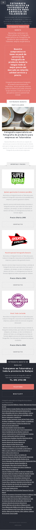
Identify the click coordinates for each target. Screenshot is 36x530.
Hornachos (8, 446)
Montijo (12, 463)
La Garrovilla (26, 448)
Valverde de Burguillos (17, 501)
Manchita (12, 459)
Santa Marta (18, 486)
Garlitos (16, 436)
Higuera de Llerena (12, 442)
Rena (11, 480)
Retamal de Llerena (19, 480)
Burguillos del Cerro (12, 413)
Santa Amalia (11, 486)
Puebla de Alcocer (19, 471)
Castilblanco (11, 421)
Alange (21, 405)
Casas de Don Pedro (24, 419)
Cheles (23, 421)
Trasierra (24, 494)
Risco (8, 482)
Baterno (30, 409)
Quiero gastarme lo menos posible (18, 192)
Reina (8, 480)
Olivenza (9, 467)
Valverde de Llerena (13, 503)
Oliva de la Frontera (16, 465)
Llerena (11, 455)
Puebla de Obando (24, 474)
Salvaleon (13, 482)
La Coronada (18, 448)
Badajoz (18, 409)
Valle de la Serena (12, 499)
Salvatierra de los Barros (23, 482)
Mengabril (9, 461)
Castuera (18, 421)
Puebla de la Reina (12, 474)
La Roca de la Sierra (11, 453)
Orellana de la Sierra (18, 467)
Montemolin (29, 461)
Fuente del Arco (11, 434)
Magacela (10, 457)
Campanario (10, 417)
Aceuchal (10, 405)
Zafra (21, 511)
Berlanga (12, 411)
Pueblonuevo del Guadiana (13, 478)
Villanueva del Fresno (14, 509)
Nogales (7, 465)
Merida (17, 463)
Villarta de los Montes (13, 511)
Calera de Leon (17, 415)
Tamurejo (25, 490)
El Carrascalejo (10, 425)
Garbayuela (10, 436)
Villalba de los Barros (19, 507)
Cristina (18, 423)
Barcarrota (24, 409)
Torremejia (18, 494)
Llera (7, 455)
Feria (21, 430)
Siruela (7, 488)
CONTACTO (18, 224)
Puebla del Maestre (18, 476)
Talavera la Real (17, 490)
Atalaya (9, 409)
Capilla (9, 419)
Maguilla (16, 457)
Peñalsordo (10, 471)
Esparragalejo (9, 428)
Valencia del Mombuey (16, 497)
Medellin (18, 459)
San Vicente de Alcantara (19, 484)
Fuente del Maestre (22, 434)
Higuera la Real (10, 444)
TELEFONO (18, 387)
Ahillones (16, 405)
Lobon (16, 455)
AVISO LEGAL (18, 525)
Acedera (4, 405)
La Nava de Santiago (22, 451)
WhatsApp (18, 394)
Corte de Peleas (11, 423)
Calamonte (9, 415)
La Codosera (10, 448)
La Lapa (7, 451)
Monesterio (22, 461)
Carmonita (14, 419)
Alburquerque (28, 405)
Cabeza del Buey (23, 413)
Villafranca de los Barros (13, 505)
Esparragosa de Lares (13, 430)
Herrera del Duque (12, 440)
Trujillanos (30, 494)
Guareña (19, 438)
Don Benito (24, 423)
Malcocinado (22, 457)
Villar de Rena (25, 509)
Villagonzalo (9, 507)
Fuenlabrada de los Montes (14, 432)
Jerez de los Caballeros (19, 446)
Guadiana (13, 438)
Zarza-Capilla (14, 513)
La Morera (13, 451)
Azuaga (13, 409)
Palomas (7, 469)
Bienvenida (19, 411)
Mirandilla (15, 461)
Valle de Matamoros (24, 499)
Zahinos (26, 511)
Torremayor (11, 494)
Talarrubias (9, 490)
